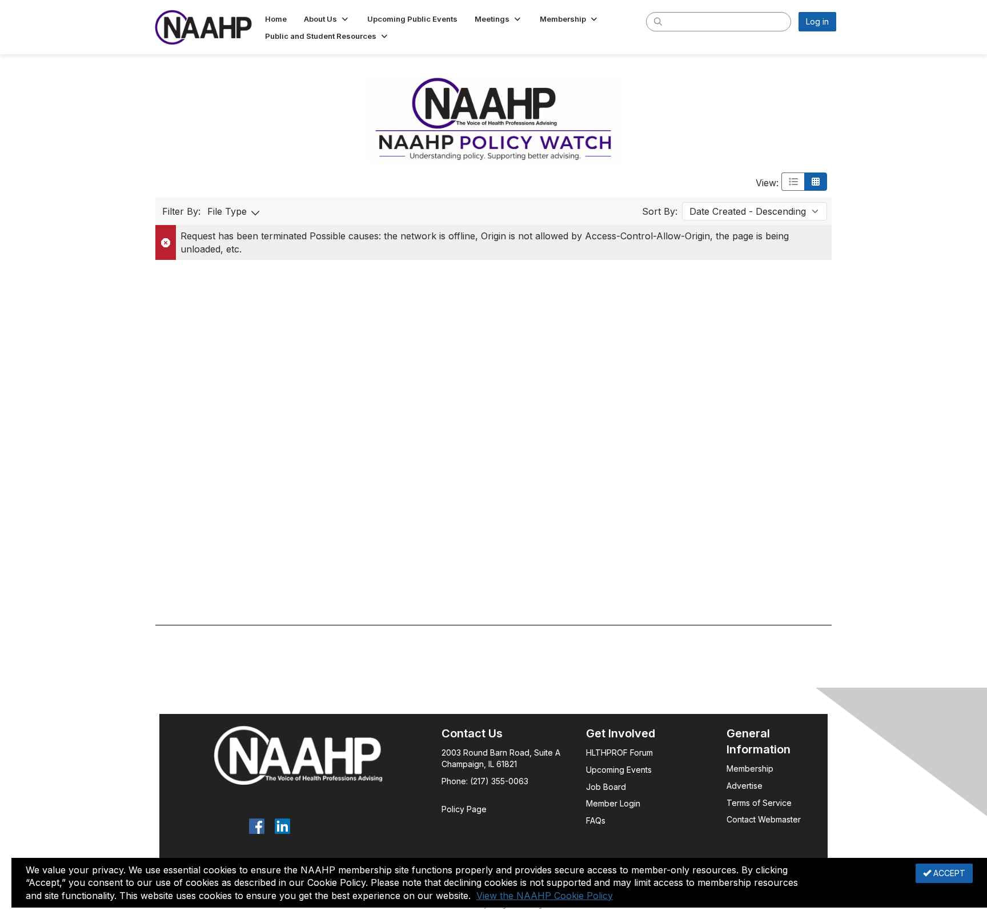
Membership (750, 768)
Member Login (613, 803)
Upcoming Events (619, 769)
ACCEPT (948, 873)
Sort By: (659, 211)
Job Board (606, 787)
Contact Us (472, 733)
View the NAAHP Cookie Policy (544, 895)
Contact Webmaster (764, 819)
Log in (817, 21)
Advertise (746, 785)
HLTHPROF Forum (619, 752)
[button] (327, 18)
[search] (658, 21)
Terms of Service (759, 803)
